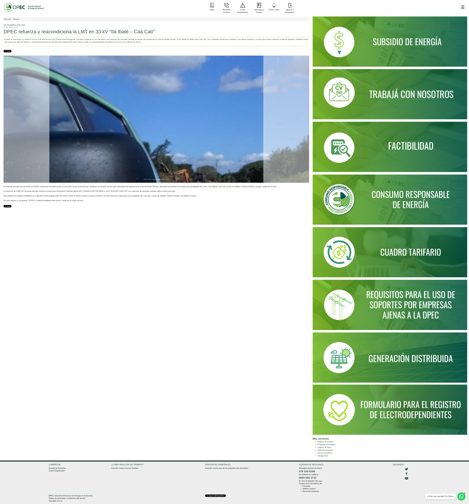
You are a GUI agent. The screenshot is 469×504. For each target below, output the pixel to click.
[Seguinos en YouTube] (406, 478)
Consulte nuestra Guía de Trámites (124, 468)
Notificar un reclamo (325, 442)
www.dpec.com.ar (55, 501)
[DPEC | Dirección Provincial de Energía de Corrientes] (24, 7)
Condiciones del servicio (76, 498)
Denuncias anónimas (311, 491)
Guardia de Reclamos (57, 468)
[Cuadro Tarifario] (390, 253)
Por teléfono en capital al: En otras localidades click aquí (310, 477)
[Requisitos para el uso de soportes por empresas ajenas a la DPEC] (390, 306)
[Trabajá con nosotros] (390, 95)
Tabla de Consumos (325, 450)
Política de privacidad (57, 498)
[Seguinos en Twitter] (406, 469)
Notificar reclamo (309, 489)
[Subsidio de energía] (390, 43)
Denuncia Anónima (324, 453)
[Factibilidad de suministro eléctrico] (390, 148)
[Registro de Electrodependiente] (390, 409)
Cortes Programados (57, 471)
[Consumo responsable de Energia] (390, 201)
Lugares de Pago (324, 447)
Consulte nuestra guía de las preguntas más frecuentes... (227, 468)
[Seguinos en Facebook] (406, 474)
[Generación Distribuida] (390, 357)
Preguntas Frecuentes (326, 444)
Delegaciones (322, 456)
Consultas (306, 486)
